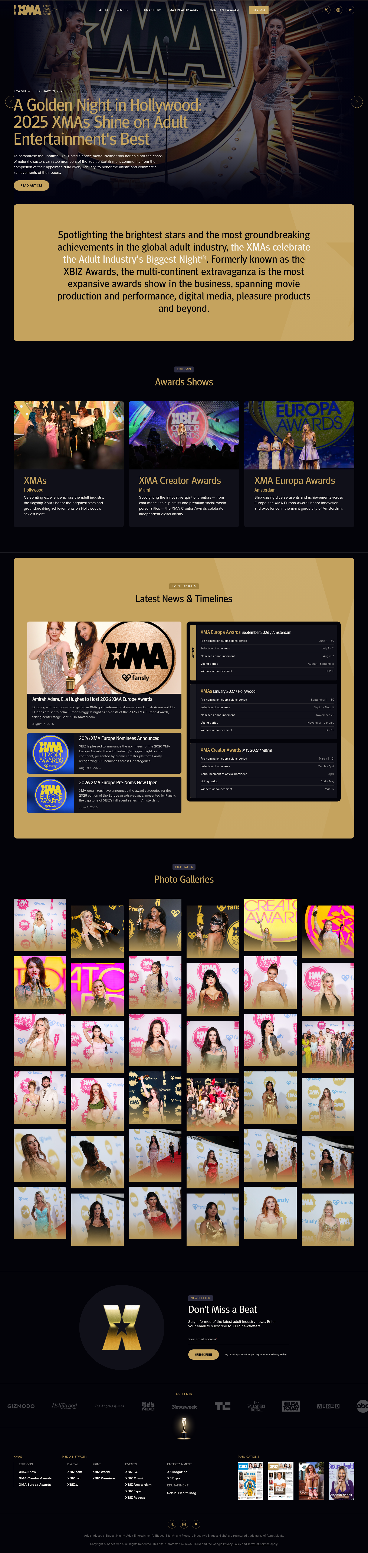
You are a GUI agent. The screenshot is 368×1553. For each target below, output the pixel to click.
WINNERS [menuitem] (123, 10)
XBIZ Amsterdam (138, 1484)
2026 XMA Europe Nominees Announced (119, 738)
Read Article (31, 185)
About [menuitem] (104, 10)
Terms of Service (259, 1544)
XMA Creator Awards (180, 481)
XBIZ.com (74, 1471)
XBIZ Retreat (135, 1497)
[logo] (35, 10)
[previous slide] (11, 102)
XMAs (35, 481)
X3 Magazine (177, 1471)
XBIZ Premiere (103, 1478)
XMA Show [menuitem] (152, 10)
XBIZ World (101, 1471)
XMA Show (27, 1471)
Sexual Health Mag (181, 1492)
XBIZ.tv (72, 1484)
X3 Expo (173, 1478)
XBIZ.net (73, 1478)
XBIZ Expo (133, 1491)
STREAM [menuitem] (259, 10)
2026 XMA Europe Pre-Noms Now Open (118, 783)
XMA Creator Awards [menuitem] (185, 10)
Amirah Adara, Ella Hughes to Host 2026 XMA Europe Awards (92, 699)
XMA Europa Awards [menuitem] (226, 10)
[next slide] (357, 102)
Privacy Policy (278, 1354)
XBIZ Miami (134, 1478)
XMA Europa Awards (294, 481)
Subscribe (203, 1354)
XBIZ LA (131, 1471)
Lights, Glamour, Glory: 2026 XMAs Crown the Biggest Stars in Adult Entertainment (120, 123)
